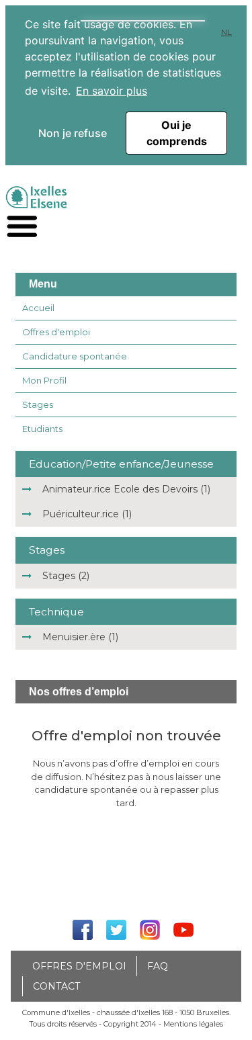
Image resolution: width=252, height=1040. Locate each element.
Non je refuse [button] (72, 133)
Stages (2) (65, 576)
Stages (37, 404)
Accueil (38, 307)
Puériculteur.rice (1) (87, 514)
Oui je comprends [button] (176, 133)
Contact (56, 986)
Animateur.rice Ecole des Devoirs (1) (126, 489)
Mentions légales (193, 1024)
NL (226, 32)
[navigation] (22, 227)
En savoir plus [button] (111, 90)
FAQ (157, 966)
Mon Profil (44, 380)
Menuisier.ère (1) (80, 637)
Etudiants (42, 428)
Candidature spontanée (74, 356)
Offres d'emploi (56, 332)
